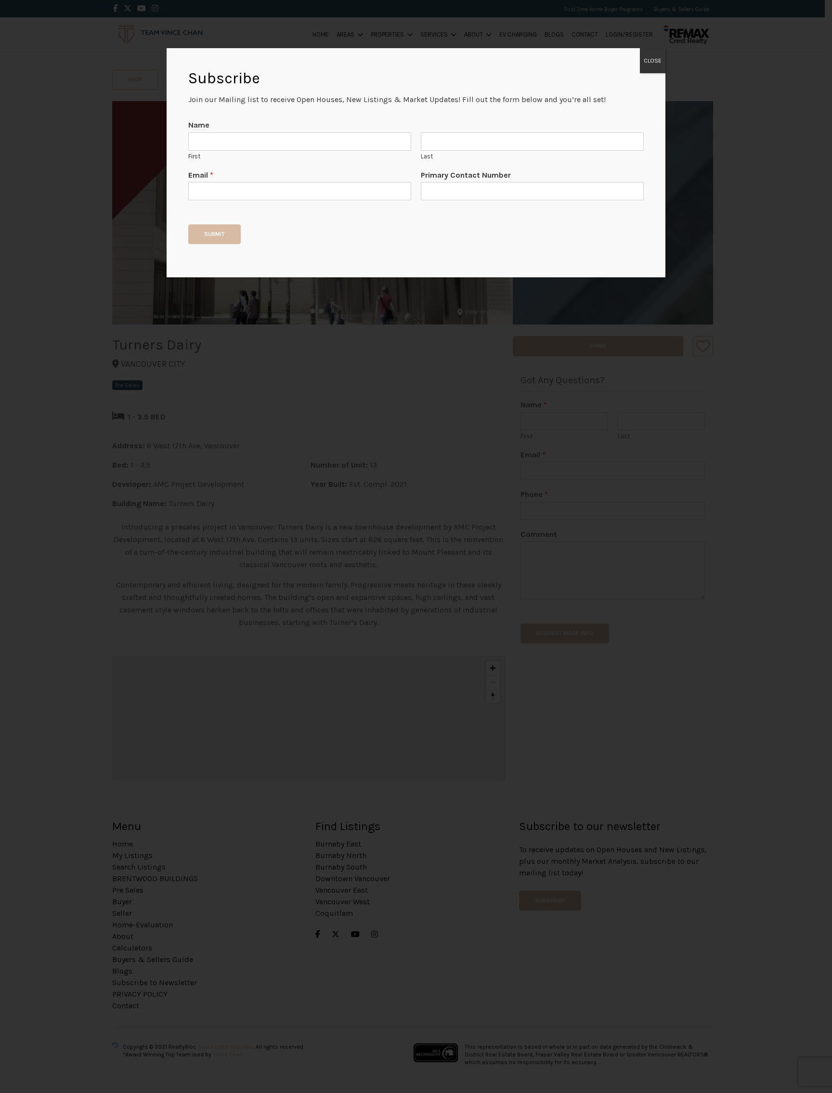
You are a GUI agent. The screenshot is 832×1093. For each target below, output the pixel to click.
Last (427, 156)
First (194, 156)
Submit (214, 234)
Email (200, 175)
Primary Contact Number (466, 175)
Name (198, 125)
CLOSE (653, 60)
